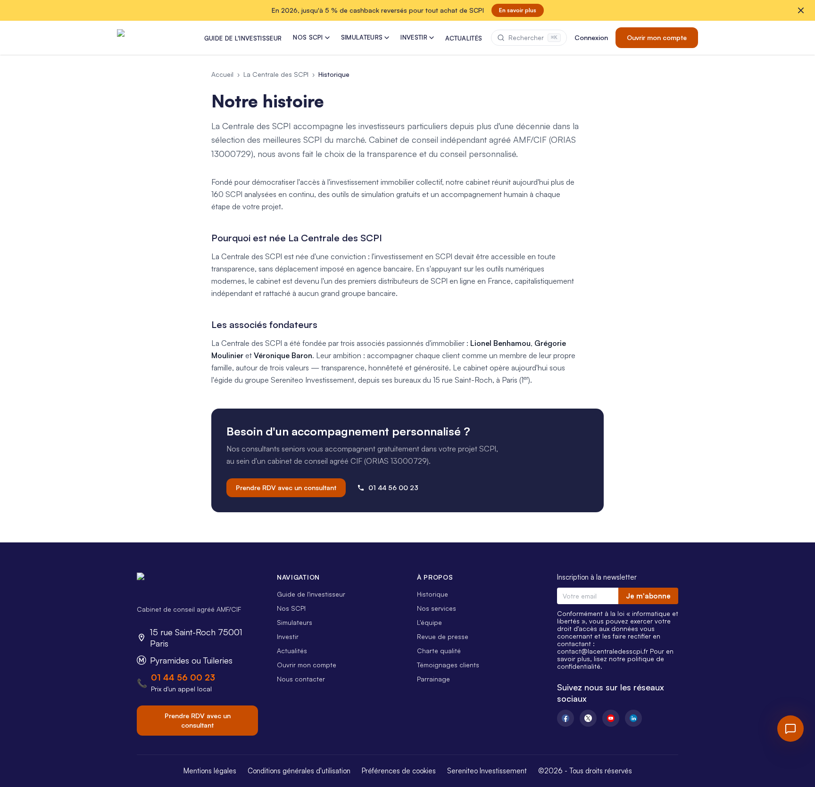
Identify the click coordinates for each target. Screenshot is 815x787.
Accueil (222, 74)
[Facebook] (565, 718)
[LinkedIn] (633, 718)
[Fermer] (800, 10)
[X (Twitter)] (588, 718)
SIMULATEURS (362, 37)
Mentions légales (209, 770)
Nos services (436, 608)
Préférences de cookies (399, 770)
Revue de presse (442, 636)
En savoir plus (517, 10)
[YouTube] (610, 718)
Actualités (292, 651)
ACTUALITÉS (463, 38)
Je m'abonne (648, 595)
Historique (432, 594)
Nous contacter (301, 679)
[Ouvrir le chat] (790, 728)
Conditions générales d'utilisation (299, 770)
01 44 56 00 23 (393, 488)
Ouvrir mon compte (657, 37)
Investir (288, 636)
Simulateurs (294, 622)
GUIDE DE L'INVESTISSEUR (243, 38)
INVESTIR (413, 37)
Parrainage (433, 679)
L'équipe (429, 622)
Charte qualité (439, 651)
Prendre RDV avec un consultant (286, 488)
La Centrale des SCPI (275, 74)
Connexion (591, 37)
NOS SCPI (308, 37)
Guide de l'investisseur (311, 594)
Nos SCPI (291, 608)
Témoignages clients (448, 665)
